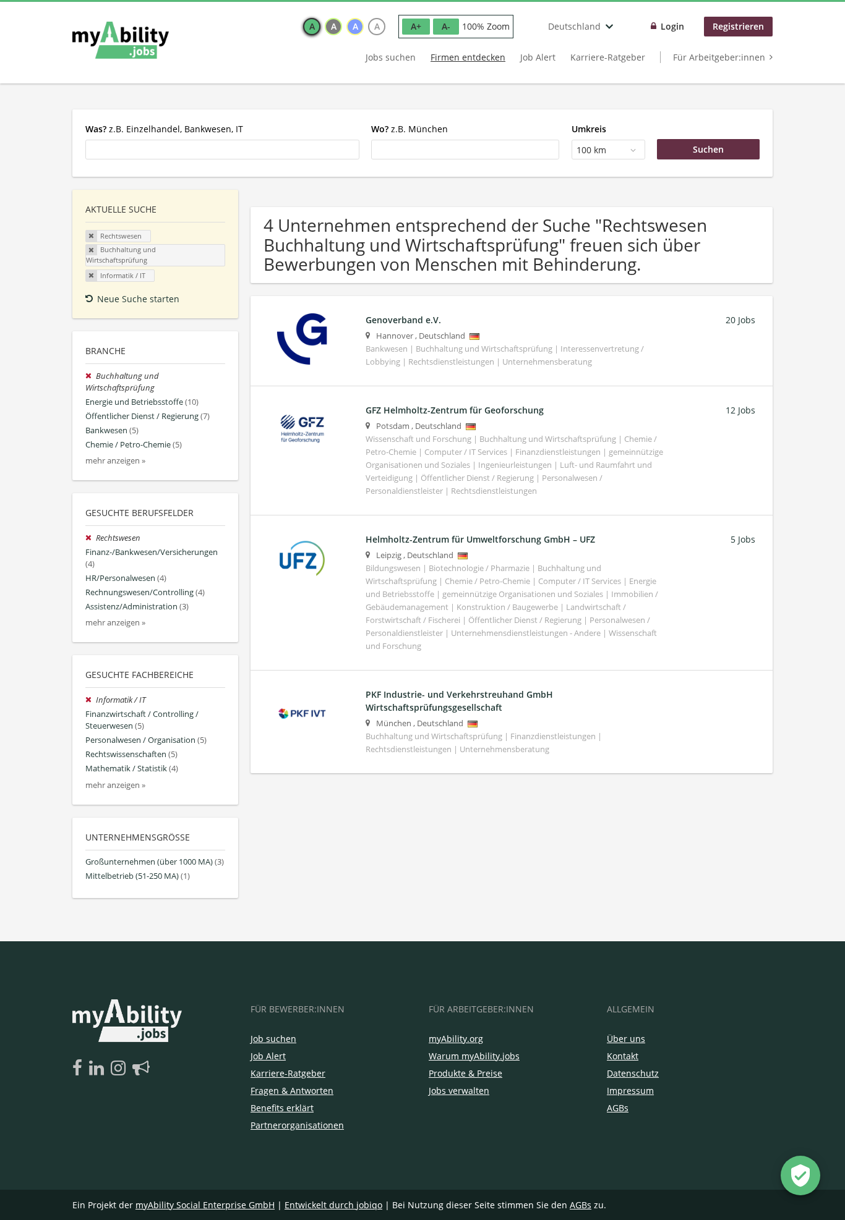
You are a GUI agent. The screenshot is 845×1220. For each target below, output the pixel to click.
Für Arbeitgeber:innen (719, 57)
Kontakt (622, 1056)
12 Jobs (740, 410)
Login (672, 26)
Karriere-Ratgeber (607, 57)
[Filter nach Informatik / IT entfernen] (90, 700)
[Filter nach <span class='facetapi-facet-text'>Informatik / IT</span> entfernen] (91, 275)
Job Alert (537, 57)
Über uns (626, 1038)
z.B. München (409, 129)
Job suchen (273, 1038)
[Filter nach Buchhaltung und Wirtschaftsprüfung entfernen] (90, 376)
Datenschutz (633, 1073)
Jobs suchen (391, 57)
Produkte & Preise (465, 1073)
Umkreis (589, 129)
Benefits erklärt (282, 1108)
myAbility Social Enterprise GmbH (205, 1205)
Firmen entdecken (468, 57)
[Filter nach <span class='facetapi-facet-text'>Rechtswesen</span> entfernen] (91, 236)
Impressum (630, 1090)
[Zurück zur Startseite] (120, 40)
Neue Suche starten (138, 299)
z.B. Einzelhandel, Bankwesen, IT (164, 129)
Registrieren (738, 26)
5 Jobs (743, 539)
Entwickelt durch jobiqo (333, 1205)
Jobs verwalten (459, 1090)
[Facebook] (79, 1068)
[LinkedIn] (98, 1068)
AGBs (617, 1108)
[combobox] (222, 149)
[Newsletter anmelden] (141, 1068)
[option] (311, 26)
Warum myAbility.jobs (474, 1056)
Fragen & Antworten (292, 1090)
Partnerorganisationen (297, 1125)
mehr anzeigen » (115, 460)
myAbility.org (456, 1038)
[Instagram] (120, 1068)
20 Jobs (740, 320)
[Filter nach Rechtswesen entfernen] (90, 538)
